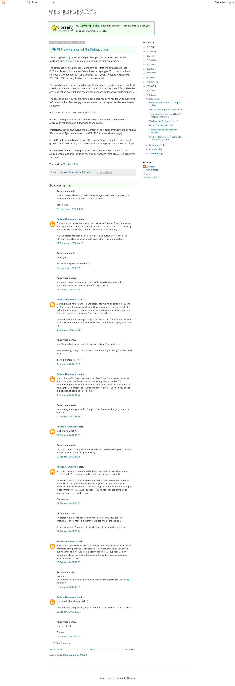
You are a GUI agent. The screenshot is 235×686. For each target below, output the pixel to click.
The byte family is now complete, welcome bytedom (165, 138)
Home (93, 649)
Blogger (131, 678)
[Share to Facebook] (107, 172)
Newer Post (56, 649)
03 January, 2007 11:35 (68, 562)
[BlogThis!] (100, 172)
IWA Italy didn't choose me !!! (163, 121)
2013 (149, 64)
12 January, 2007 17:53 (69, 611)
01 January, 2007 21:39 (69, 289)
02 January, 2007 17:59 (69, 435)
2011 (149, 73)
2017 (149, 47)
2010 (149, 77)
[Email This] (97, 172)
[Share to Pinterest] (110, 172)
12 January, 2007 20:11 (68, 636)
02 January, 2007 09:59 (69, 364)
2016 (149, 51)
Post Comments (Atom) (75, 655)
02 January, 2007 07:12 (69, 330)
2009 (149, 82)
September (155, 153)
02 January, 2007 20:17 (69, 503)
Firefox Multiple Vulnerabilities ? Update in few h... (165, 115)
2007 (149, 90)
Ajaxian (67, 61)
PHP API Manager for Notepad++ (165, 109)
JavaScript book (90, 25)
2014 (149, 60)
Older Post (130, 649)
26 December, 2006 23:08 (70, 209)
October (153, 149)
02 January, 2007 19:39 (69, 456)
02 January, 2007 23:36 (69, 531)
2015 (149, 55)
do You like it (66, 164)
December (155, 99)
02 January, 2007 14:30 (69, 416)
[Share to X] (104, 172)
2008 (149, 86)
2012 (149, 69)
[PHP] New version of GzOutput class (80, 49)
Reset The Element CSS (161, 125)
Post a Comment (61, 643)
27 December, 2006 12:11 (70, 268)
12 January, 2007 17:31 (69, 587)
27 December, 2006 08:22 (70, 243)
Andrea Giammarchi (67, 219)
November (155, 145)
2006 (149, 95)
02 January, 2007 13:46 (69, 395)
